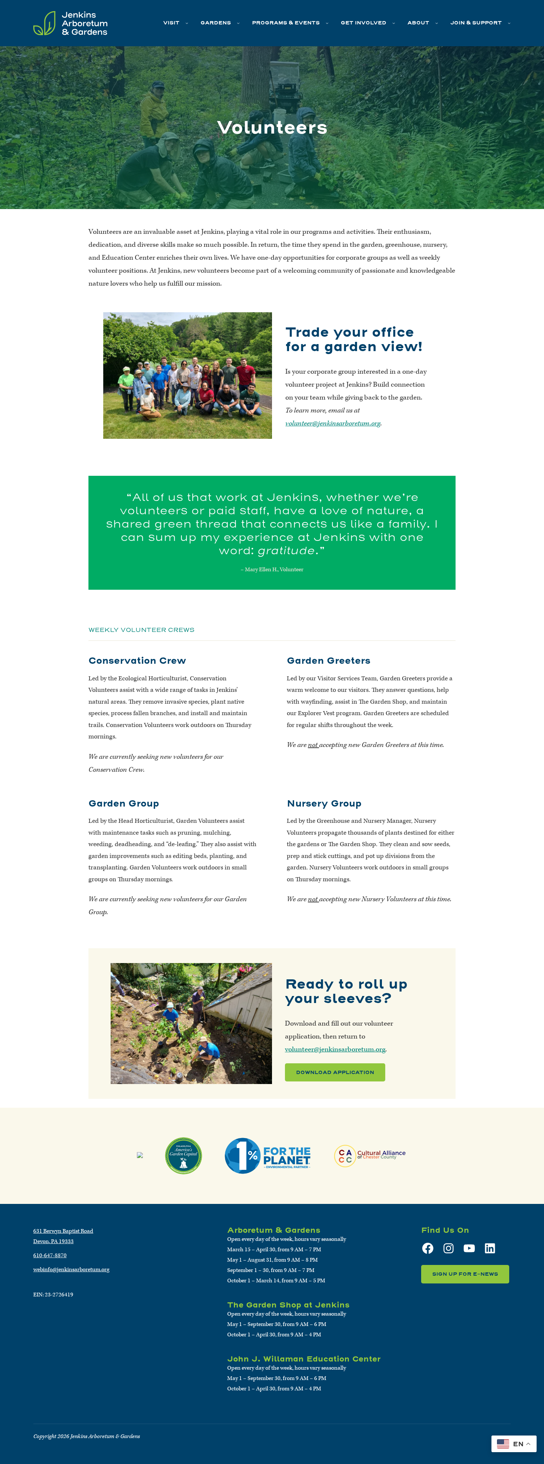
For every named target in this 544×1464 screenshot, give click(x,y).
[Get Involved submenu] (393, 22)
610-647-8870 (50, 1255)
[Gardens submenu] (238, 22)
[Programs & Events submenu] (327, 22)
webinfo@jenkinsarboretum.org (71, 1269)
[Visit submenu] (186, 22)
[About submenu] (436, 22)
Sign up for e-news (465, 1274)
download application (335, 1072)
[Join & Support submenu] (509, 22)
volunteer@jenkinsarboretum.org (332, 423)
